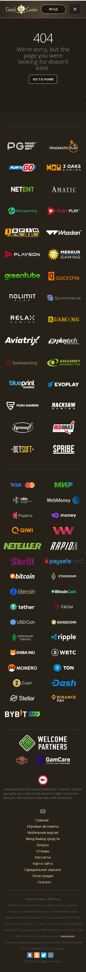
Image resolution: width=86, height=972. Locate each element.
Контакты (43, 857)
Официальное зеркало (42, 869)
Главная (41, 820)
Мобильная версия (42, 832)
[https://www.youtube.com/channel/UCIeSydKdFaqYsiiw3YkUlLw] (43, 811)
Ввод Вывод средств (43, 838)
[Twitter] (44, 955)
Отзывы (42, 851)
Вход (53, 9)
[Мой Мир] (51, 955)
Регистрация (42, 876)
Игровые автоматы (43, 826)
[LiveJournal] (57, 955)
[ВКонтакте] (30, 955)
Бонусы (43, 845)
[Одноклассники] (37, 955)
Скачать (44, 882)
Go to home (43, 79)
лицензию (68, 936)
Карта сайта (43, 863)
